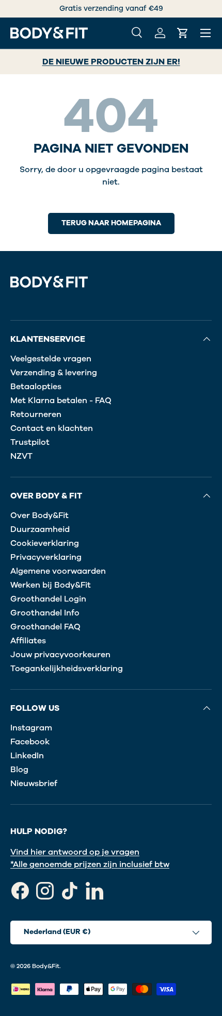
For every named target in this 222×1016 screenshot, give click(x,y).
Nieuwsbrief (33, 783)
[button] (182, 33)
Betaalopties (35, 386)
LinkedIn (27, 755)
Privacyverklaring (46, 557)
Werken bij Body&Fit (50, 585)
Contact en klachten (51, 428)
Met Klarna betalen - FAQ (61, 400)
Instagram (31, 728)
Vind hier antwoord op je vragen (74, 852)
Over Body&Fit (39, 515)
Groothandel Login (48, 599)
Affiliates (28, 640)
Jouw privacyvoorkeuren (60, 654)
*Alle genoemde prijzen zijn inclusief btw (89, 864)
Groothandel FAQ (45, 626)
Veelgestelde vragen (50, 358)
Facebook (30, 741)
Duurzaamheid (40, 529)
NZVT (21, 456)
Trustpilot (30, 442)
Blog (19, 769)
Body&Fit (45, 966)
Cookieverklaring (44, 543)
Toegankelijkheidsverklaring (66, 668)
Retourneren (35, 414)
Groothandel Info (45, 613)
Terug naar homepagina (111, 223)
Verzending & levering (53, 372)
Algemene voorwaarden (58, 571)
